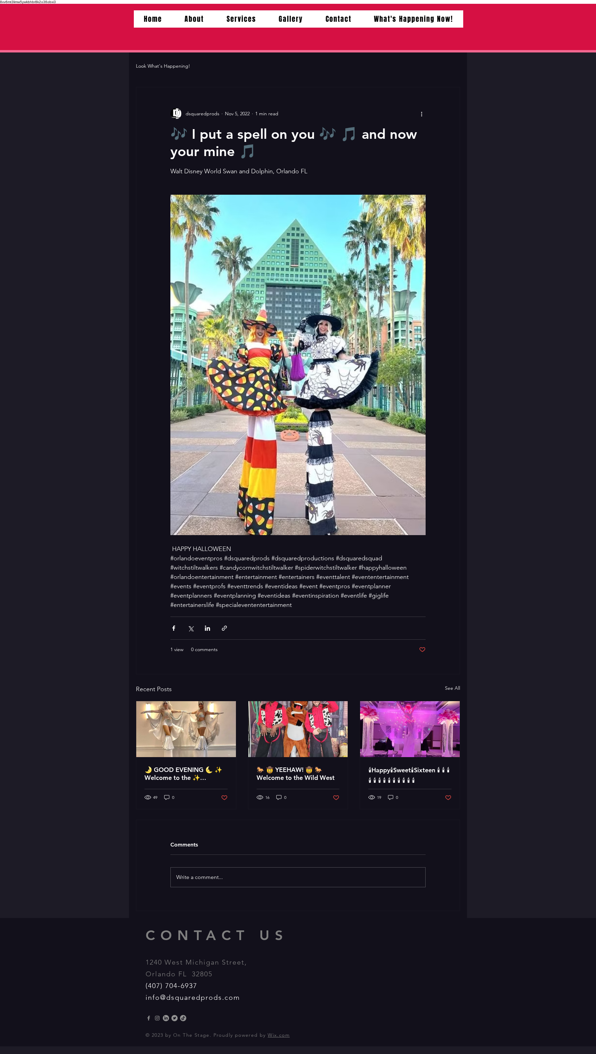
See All (452, 688)
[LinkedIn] (166, 1018)
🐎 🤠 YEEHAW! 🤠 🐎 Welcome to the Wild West (296, 774)
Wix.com (279, 1035)
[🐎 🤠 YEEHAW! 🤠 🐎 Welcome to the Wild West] (298, 729)
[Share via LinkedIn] (207, 628)
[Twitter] (174, 1018)
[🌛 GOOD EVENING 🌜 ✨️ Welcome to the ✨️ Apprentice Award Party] (186, 729)
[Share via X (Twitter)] (190, 628)
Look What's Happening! (163, 66)
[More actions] (421, 113)
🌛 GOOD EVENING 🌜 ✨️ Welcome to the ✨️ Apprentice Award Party (183, 774)
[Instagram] (157, 1018)
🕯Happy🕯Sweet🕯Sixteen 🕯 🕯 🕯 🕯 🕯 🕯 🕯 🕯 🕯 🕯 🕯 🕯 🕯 (409, 775)
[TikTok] (183, 1018)
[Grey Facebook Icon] (149, 1018)
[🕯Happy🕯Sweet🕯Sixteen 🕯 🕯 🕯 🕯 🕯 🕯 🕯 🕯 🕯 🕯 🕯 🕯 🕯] (410, 729)
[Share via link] (224, 628)
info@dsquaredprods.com (193, 997)
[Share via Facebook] (173, 628)
